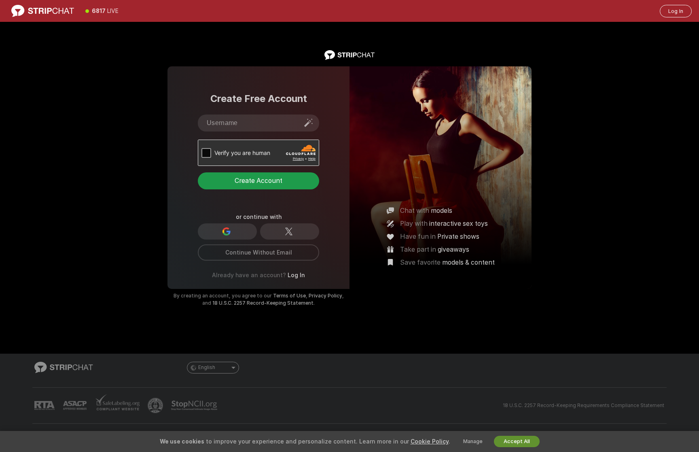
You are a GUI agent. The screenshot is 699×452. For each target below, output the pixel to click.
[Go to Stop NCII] (195, 405)
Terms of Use (289, 296)
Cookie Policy (430, 441)
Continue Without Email (258, 252)
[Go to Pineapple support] (156, 405)
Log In (675, 11)
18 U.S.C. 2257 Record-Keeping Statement (262, 303)
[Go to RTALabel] (45, 406)
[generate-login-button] (308, 122)
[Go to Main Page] (42, 11)
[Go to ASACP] (76, 405)
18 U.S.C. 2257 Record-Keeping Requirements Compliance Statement (583, 405)
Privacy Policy (325, 296)
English (206, 367)
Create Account (258, 181)
